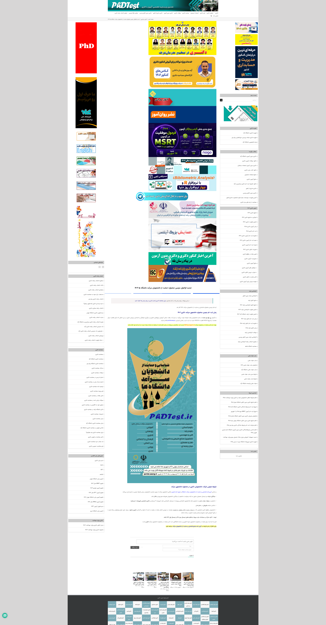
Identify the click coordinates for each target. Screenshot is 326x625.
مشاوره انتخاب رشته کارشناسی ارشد (247, 342)
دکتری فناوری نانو (121, 617)
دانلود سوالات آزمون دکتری (249, 161)
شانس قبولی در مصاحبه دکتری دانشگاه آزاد (91, 428)
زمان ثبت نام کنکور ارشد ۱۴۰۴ (249, 319)
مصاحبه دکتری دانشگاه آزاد (96, 359)
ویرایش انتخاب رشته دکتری (95, 336)
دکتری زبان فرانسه (112, 610)
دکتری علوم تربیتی (129, 603)
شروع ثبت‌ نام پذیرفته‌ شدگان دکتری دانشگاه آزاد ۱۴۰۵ (242, 407)
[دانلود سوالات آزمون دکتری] (241, 107)
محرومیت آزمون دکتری (250, 259)
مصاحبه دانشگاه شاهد (251, 346)
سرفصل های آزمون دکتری (249, 268)
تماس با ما (239, 456)
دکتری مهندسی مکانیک (205, 623)
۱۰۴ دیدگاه (158, 589)
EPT (102, 470)
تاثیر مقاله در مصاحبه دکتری (95, 396)
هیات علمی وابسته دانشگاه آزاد (248, 383)
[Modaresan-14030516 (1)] (182, 22)
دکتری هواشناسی (155, 617)
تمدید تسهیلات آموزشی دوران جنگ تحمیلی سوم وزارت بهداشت (240, 437)
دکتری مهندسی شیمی (146, 623)
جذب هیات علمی (252, 361)
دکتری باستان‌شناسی (179, 610)
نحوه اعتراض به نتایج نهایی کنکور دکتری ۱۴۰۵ (136, 583)
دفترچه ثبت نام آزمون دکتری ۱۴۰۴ (248, 236)
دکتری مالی (196, 610)
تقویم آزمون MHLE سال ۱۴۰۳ (95, 502)
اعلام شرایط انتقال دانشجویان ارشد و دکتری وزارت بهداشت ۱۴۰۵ (240, 398)
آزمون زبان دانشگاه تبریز (96, 511)
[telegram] (162, 192)
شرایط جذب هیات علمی (250, 379)
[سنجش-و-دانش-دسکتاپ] (182, 90)
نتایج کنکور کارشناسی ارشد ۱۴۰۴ (248, 305)
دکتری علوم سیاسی (171, 603)
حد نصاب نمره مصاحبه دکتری (95, 442)
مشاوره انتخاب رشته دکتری (96, 281)
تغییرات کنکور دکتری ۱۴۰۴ (250, 249)
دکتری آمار (180, 617)
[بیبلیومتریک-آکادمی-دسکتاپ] (182, 175)
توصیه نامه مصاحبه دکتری (96, 387)
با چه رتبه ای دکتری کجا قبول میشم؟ (93, 304)
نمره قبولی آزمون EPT (97, 506)
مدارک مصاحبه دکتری (97, 368)
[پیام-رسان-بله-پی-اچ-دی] (182, 253)
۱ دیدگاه (184, 588)
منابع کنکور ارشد (252, 300)
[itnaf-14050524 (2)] (182, 202)
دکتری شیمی (129, 610)
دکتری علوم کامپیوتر (188, 617)
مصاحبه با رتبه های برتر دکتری (248, 202)
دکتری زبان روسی (112, 617)
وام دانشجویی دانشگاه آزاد (250, 142)
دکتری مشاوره (120, 603)
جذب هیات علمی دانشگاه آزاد (249, 370)
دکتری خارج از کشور (251, 188)
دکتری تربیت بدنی (171, 610)
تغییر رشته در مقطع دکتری (250, 254)
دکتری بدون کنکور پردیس (249, 193)
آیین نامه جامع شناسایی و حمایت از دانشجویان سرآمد (187, 526)
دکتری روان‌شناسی (205, 610)
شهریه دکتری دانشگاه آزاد (250, 133)
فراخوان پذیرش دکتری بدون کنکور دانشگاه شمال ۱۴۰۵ (242, 416)
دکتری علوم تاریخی (196, 603)
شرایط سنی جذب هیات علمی (249, 374)
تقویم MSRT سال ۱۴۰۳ (97, 483)
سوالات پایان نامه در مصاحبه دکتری (93, 400)
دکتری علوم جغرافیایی (214, 603)
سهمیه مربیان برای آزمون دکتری (248, 282)
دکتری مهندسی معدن (188, 623)
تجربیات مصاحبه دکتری (97, 414)
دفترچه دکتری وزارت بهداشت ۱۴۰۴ (94, 530)
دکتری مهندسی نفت (155, 623)
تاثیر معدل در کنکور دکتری (250, 277)
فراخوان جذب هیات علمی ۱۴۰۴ (249, 365)
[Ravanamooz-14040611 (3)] (182, 107)
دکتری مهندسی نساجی (121, 623)
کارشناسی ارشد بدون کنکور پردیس (248, 337)
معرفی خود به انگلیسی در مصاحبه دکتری (92, 405)
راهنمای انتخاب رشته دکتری (95, 290)
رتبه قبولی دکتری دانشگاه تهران (95, 313)
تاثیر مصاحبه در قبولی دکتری (95, 437)
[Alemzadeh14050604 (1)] (182, 219)
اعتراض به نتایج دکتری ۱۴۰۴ (249, 217)
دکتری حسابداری (155, 603)
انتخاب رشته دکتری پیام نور (96, 299)
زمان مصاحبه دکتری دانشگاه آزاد (94, 423)
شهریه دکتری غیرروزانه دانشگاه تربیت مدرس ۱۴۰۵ (176, 584)
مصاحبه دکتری (99, 354)
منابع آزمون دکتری (251, 179)
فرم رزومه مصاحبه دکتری (96, 391)
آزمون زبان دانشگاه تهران (96, 479)
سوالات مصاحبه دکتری (97, 373)
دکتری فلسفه (137, 603)
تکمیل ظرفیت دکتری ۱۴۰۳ (250, 222)
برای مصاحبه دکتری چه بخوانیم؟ (94, 432)
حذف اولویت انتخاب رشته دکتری (93, 340)
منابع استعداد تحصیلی (250, 175)
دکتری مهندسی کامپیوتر (137, 623)
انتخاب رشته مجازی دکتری (96, 308)
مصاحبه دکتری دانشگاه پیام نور (95, 364)
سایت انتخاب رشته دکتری (96, 317)
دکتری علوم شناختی (146, 617)
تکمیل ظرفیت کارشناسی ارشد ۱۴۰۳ (247, 310)
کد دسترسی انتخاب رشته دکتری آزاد (93, 327)
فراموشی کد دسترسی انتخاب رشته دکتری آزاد (90, 331)
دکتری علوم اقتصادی (205, 603)
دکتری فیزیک (171, 617)
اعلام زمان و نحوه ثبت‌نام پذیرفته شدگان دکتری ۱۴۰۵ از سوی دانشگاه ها (162, 585)
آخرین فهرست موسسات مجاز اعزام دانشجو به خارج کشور (241, 198)
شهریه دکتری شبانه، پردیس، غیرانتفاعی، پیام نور (244, 138)
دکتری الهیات (213, 610)
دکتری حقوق (180, 603)
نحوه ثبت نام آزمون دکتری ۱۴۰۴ (248, 240)
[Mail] (99, 267)
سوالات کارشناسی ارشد (251, 333)
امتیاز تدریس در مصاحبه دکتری (95, 377)
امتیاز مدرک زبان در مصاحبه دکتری (94, 382)
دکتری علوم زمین (137, 610)
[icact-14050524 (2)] (182, 265)
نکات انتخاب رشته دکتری (96, 285)
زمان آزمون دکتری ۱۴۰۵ (250, 227)
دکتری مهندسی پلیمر (179, 623)
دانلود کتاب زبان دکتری (250, 170)
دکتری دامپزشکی (112, 603)
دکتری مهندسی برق (137, 617)
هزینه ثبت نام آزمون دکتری (249, 245)
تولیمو (101, 474)
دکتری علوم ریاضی (196, 617)
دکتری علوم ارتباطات (188, 610)
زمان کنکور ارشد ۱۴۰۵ (251, 328)
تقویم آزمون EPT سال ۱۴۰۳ (96, 493)
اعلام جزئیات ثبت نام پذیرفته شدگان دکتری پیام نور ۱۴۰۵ (189, 584)
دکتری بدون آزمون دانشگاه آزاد (248, 156)
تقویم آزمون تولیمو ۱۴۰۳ (96, 488)
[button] (211, 16)
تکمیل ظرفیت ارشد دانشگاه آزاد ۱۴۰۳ (247, 314)
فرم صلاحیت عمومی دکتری (96, 446)
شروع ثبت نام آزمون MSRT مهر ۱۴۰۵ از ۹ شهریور (244, 411)
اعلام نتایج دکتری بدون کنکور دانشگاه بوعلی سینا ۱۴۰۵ (242, 421)
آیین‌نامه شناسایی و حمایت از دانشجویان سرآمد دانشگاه (197, 492)
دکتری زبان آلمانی (112, 623)
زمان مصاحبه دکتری (98, 419)
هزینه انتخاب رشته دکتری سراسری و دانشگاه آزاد (90, 322)
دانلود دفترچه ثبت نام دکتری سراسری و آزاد (245, 184)
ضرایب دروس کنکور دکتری (249, 272)
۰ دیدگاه (171, 588)
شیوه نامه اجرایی (175, 492)
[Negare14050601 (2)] (182, 158)
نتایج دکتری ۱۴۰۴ (252, 213)
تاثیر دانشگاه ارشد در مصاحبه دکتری (93, 409)
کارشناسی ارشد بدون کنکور (250, 296)
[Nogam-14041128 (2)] (182, 56)
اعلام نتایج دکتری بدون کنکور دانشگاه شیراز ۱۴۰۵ (244, 402)
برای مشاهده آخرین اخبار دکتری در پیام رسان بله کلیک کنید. (150, 301)
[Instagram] (103, 267)
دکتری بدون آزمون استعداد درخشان (247, 165)
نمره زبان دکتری (99, 460)
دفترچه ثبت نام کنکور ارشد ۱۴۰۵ (248, 323)
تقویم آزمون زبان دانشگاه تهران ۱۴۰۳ (93, 497)
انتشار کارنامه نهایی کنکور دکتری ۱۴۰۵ (150, 583)
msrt (101, 465)
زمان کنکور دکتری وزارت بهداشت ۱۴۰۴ (93, 525)
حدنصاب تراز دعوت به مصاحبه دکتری (93, 294)
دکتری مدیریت (163, 603)
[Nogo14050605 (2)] (182, 124)
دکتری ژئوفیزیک (163, 617)
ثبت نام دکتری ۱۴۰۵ (251, 231)
